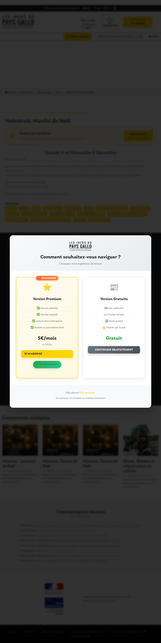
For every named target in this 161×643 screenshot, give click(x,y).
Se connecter (88, 393)
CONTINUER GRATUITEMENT (114, 349)
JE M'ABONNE (33, 354)
